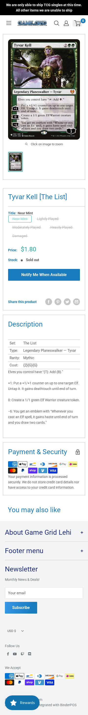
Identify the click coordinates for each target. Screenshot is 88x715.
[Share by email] (76, 301)
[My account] (66, 23)
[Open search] (56, 23)
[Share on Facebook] (48, 301)
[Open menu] (9, 23)
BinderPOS (68, 705)
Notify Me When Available (44, 274)
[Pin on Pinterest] (58, 301)
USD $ (11, 631)
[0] (77, 23)
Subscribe (21, 607)
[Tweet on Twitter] (67, 301)
